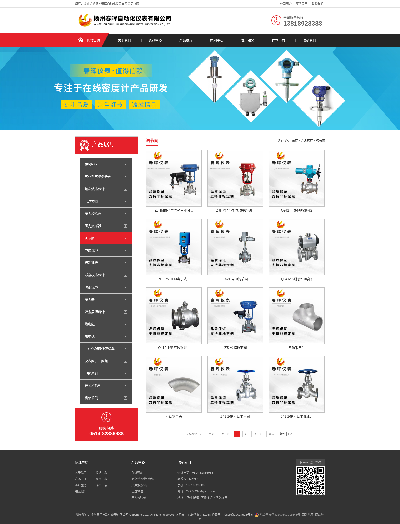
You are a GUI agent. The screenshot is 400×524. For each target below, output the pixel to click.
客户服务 (247, 40)
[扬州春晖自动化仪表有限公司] (124, 26)
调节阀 (90, 238)
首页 (295, 140)
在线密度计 (93, 164)
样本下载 (278, 40)
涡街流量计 (93, 287)
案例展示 (302, 3)
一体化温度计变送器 (100, 349)
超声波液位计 (95, 189)
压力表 (90, 299)
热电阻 (90, 324)
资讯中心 (155, 40)
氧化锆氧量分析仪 (98, 177)
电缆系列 (91, 373)
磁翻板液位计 (95, 275)
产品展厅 (186, 40)
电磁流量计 (93, 250)
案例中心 (217, 40)
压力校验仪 (93, 213)
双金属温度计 (95, 312)
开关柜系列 (93, 385)
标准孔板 (91, 263)
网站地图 (308, 514)
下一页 (258, 434)
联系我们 (317, 3)
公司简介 (286, 3)
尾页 (271, 434)
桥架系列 (91, 398)
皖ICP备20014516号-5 (238, 514)
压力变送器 (93, 226)
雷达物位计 (93, 201)
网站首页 (93, 40)
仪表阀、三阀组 (96, 361)
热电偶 (90, 336)
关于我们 (124, 40)
